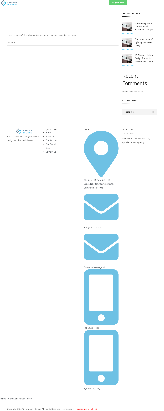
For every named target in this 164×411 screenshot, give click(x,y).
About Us (69, 3)
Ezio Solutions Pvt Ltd (86, 409)
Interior (129, 112)
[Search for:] (63, 42)
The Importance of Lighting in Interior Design (144, 42)
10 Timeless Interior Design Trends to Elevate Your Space (144, 58)
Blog (108, 3)
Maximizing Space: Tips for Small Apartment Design (144, 26)
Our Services (83, 3)
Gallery (97, 3)
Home (57, 3)
